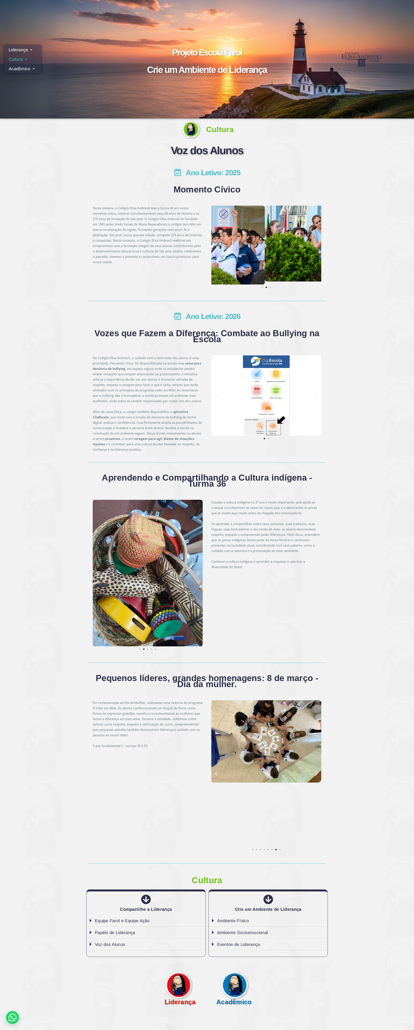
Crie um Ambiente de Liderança (207, 70)
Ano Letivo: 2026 (213, 316)
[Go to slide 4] (264, 849)
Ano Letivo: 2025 (213, 172)
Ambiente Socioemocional (242, 932)
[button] (216, 245)
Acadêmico (19, 68)
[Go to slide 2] (143, 649)
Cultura (16, 59)
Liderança (18, 49)
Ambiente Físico (233, 920)
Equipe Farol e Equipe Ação (122, 920)
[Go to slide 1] (262, 287)
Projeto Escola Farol (207, 52)
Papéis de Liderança (115, 932)
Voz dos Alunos (207, 150)
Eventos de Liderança (238, 944)
